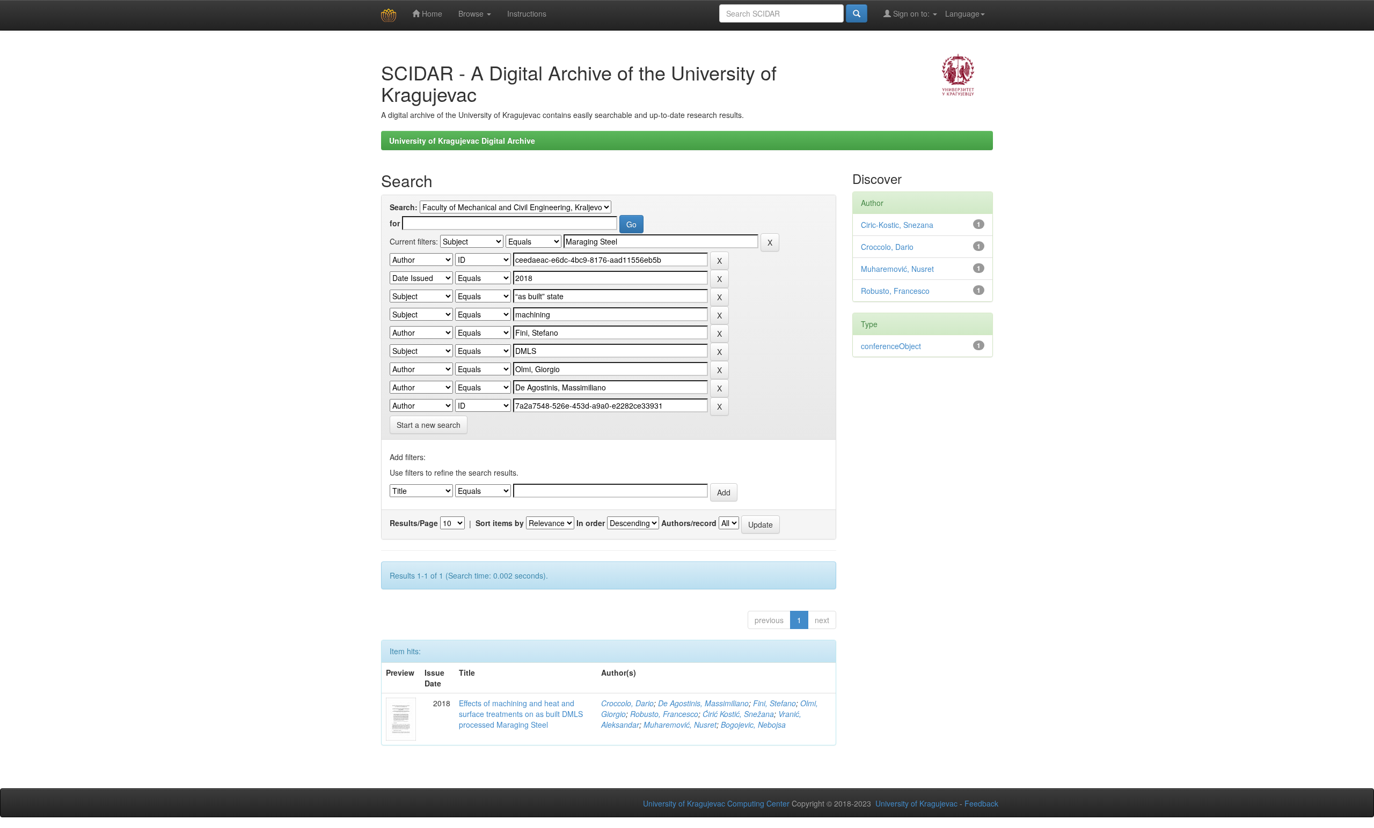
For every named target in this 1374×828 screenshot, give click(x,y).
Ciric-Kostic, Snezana (897, 224)
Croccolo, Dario (627, 703)
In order (590, 523)
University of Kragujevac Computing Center (716, 803)
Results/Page (414, 523)
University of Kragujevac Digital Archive (462, 140)
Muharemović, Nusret (680, 724)
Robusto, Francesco (664, 713)
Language (962, 13)
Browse (472, 13)
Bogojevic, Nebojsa (753, 724)
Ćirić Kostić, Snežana (738, 713)
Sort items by (500, 523)
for (395, 223)
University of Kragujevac (916, 803)
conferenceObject (891, 346)
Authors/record (689, 523)
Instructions (526, 13)
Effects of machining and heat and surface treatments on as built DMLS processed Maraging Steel (521, 714)
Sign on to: (911, 13)
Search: (404, 207)
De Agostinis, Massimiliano (703, 703)
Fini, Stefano (774, 703)
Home (431, 13)
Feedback (981, 803)
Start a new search (429, 424)
